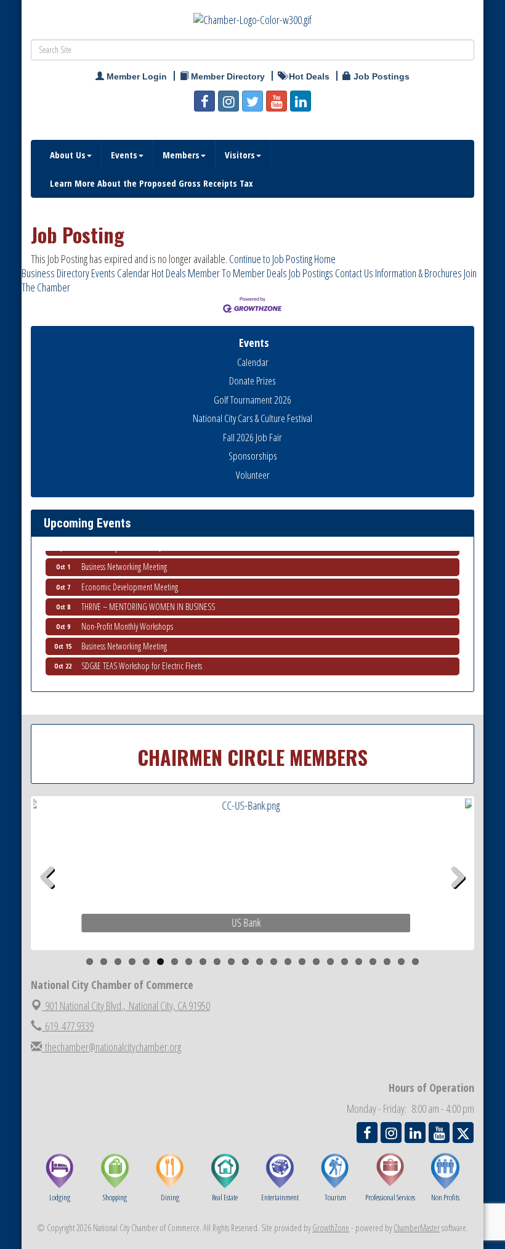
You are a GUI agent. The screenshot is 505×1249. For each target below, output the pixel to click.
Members (181, 154)
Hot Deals (169, 273)
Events (124, 154)
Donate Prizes (252, 380)
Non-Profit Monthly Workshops (127, 618)
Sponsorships (252, 456)
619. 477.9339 (68, 1026)
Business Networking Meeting (124, 558)
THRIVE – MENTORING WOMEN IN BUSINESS (148, 598)
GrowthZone (330, 1228)
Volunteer (253, 475)
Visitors (240, 154)
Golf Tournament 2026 (252, 400)
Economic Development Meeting (129, 579)
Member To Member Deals (237, 273)
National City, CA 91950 (127, 1005)
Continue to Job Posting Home (282, 258)
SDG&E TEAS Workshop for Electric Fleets (141, 658)
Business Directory (55, 273)
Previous (51, 897)
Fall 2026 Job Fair (252, 437)
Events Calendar (120, 273)
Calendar (253, 362)
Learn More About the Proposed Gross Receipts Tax (151, 183)
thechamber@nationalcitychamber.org (111, 1046)
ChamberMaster (417, 1228)
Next (457, 897)
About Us (68, 154)
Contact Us (354, 273)
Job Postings (311, 273)
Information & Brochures (418, 273)
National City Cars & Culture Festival (252, 418)
